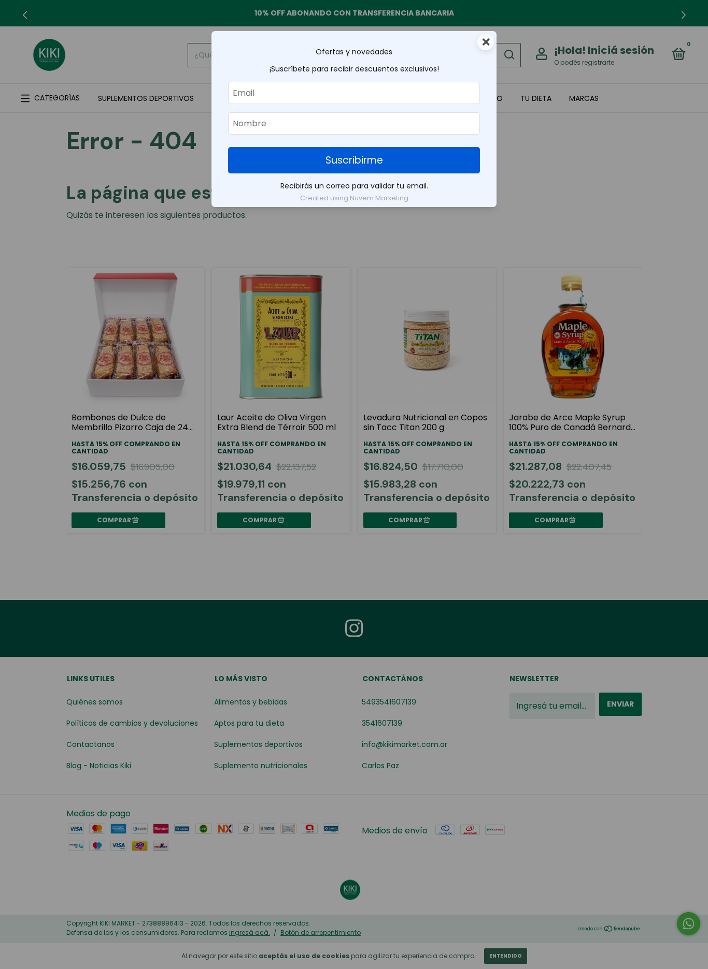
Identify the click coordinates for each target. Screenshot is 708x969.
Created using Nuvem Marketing (354, 198)
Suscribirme (354, 160)
